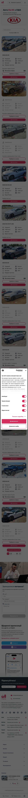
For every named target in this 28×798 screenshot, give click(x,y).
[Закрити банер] (25, 370)
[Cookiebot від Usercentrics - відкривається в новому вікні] (16, 371)
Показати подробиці (17, 416)
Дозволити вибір (14, 426)
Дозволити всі (14, 421)
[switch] (24, 401)
